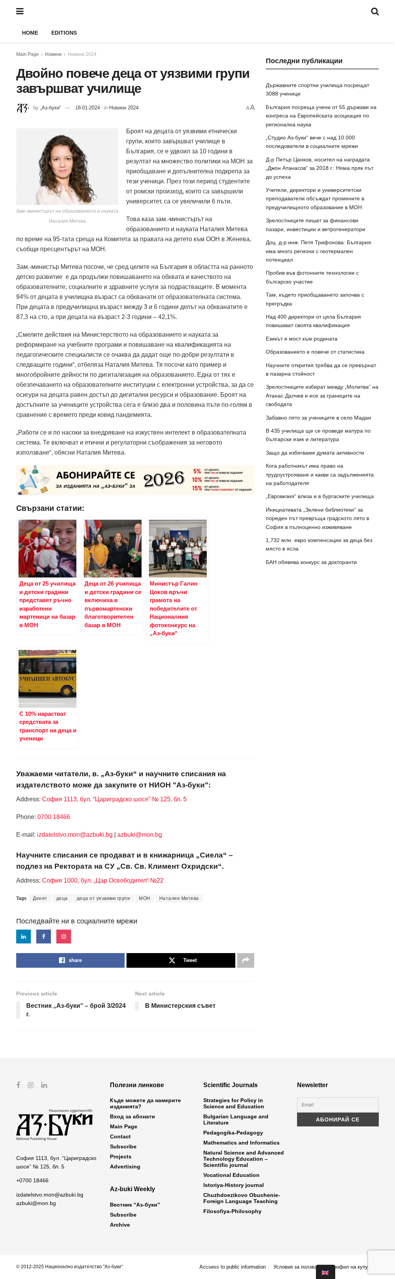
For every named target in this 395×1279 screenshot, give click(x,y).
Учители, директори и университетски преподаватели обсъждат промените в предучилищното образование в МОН (315, 198)
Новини (53, 54)
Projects (121, 1156)
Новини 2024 (82, 54)
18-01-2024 (87, 108)
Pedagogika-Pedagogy (233, 1133)
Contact (120, 1136)
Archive (120, 1225)
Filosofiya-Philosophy (232, 1211)
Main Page (27, 54)
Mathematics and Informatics (241, 1143)
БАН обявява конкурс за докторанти (311, 562)
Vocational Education (231, 1175)
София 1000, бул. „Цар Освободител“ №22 (103, 880)
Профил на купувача (354, 1267)
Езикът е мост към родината (302, 339)
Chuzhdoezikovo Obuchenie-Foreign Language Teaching (241, 1198)
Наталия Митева (179, 898)
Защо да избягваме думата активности (315, 453)
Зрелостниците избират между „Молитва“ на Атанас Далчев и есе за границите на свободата (322, 395)
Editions (64, 33)
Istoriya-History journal (233, 1185)
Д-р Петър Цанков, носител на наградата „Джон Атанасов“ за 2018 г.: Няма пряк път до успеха (319, 168)
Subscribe (123, 1146)
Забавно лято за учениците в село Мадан (318, 418)
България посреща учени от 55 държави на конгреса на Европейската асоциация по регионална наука (321, 116)
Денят (40, 898)
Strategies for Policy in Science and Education (233, 1103)
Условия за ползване (297, 1267)
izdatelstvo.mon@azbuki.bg (75, 834)
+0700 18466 (32, 1180)
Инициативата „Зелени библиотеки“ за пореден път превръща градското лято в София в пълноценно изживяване (317, 518)
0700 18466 (53, 817)
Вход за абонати (132, 1116)
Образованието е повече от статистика (315, 352)
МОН (144, 898)
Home (30, 33)
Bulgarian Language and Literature (235, 1119)
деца (62, 898)
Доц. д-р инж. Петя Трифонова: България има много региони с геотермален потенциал (318, 251)
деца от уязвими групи (103, 898)
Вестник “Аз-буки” (135, 1205)
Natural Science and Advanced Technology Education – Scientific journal (243, 1159)
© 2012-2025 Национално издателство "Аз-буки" (69, 1266)
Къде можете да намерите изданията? (145, 1103)
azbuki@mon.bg (139, 834)
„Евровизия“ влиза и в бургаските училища (320, 496)
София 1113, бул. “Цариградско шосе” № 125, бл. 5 (114, 799)
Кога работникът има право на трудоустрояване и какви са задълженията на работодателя (320, 474)
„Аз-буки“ (50, 108)
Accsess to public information (232, 1267)
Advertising (125, 1166)
